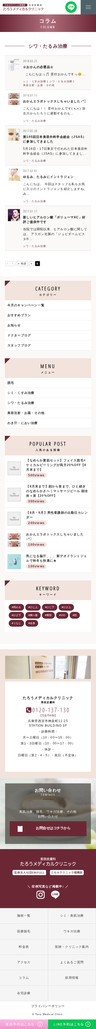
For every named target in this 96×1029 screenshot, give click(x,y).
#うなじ (16, 623)
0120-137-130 (51, 710)
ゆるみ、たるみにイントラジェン (48, 177)
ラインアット (55, 895)
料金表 (24, 947)
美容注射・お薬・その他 (39, 85)
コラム (24, 978)
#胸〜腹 (33, 615)
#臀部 (48, 615)
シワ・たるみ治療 (60, 81)
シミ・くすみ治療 (34, 81)
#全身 (31, 623)
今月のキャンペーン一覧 (26, 305)
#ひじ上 (33, 607)
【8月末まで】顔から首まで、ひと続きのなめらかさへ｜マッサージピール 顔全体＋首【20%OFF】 (57, 494)
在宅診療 (24, 993)
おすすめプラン (19, 315)
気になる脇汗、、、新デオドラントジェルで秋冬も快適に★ (56, 561)
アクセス (24, 962)
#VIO (62, 615)
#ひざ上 (66, 607)
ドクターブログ (19, 335)
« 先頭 (22, 263)
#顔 (75, 615)
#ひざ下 (16, 615)
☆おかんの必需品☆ (38, 67)
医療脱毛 (24, 931)
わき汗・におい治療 (22, 423)
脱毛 (10, 383)
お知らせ (14, 325)
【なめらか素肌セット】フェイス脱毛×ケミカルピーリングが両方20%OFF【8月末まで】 (56, 468)
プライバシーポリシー (48, 1006)
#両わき (16, 607)
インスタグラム (40, 895)
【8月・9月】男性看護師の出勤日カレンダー (57, 518)
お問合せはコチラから (53, 828)
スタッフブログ (19, 345)
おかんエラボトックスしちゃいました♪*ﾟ (54, 101)
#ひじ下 (49, 607)
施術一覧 (24, 915)
